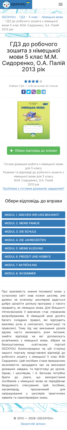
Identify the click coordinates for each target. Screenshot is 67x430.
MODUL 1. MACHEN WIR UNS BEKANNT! (32, 215)
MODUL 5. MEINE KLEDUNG (24, 248)
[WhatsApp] (38, 92)
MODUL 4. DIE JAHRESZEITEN (25, 240)
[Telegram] (43, 92)
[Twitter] (28, 92)
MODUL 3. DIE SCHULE (20, 231)
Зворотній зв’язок (33, 424)
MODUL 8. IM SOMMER (20, 273)
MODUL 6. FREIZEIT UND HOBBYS (28, 256)
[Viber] (33, 92)
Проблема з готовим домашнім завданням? (33, 188)
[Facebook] (23, 92)
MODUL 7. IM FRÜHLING (21, 265)
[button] (33, 150)
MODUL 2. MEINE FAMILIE (22, 223)
